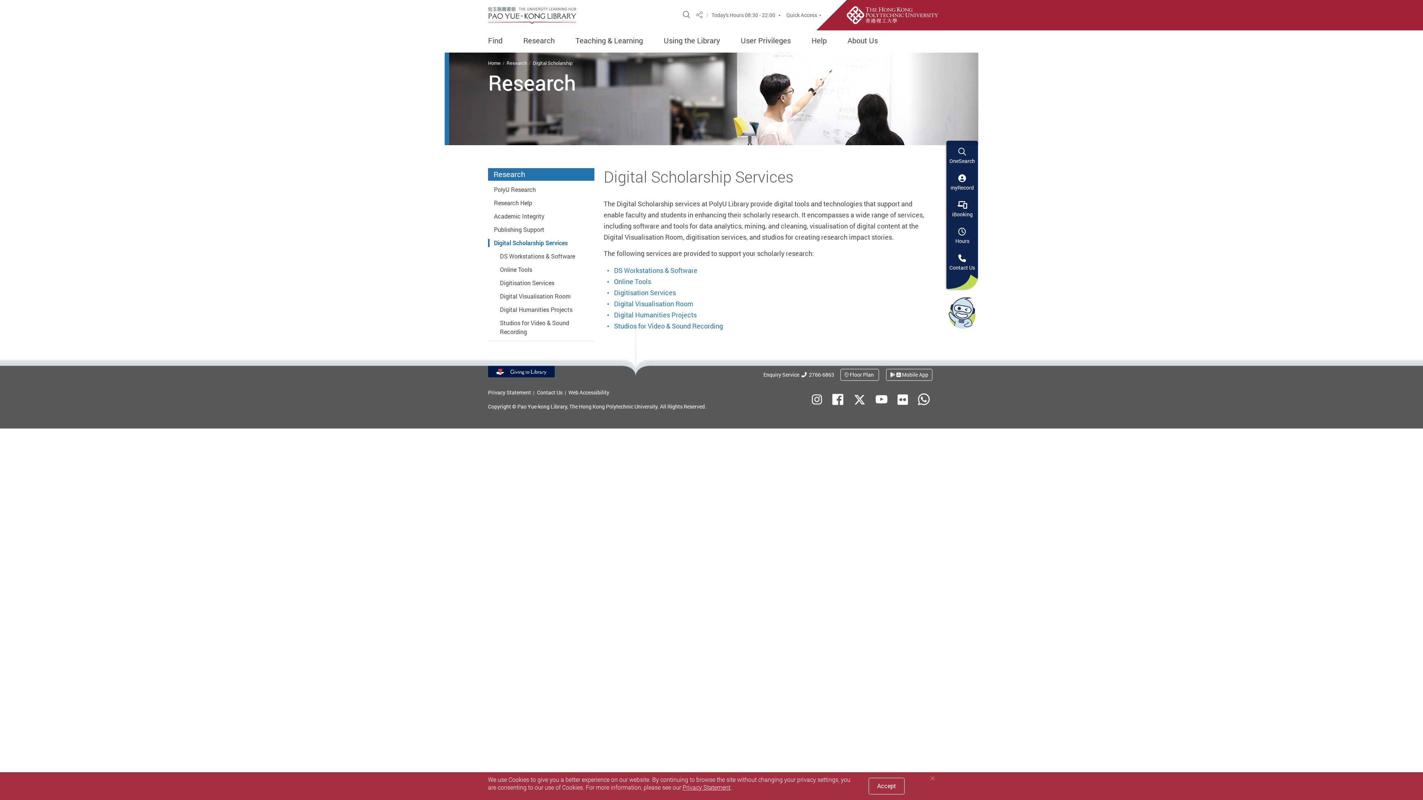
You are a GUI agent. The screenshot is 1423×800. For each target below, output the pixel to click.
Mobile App (914, 374)
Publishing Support (519, 230)
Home (494, 63)
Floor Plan (862, 374)
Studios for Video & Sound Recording (668, 325)
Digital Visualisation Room (535, 296)
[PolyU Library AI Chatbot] (962, 312)
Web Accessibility (588, 392)
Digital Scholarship (553, 63)
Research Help (513, 203)
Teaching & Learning (609, 41)
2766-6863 (820, 374)
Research (539, 41)
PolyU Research (515, 190)
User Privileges (766, 41)
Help (819, 41)
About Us (863, 41)
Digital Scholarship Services (531, 243)
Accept (886, 786)
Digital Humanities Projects (536, 310)
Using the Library (692, 41)
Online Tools (516, 270)
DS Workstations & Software (537, 256)
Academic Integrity (519, 216)
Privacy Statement (509, 392)
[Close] (933, 778)
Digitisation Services (527, 283)
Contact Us (550, 392)
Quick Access (801, 15)
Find (495, 41)
